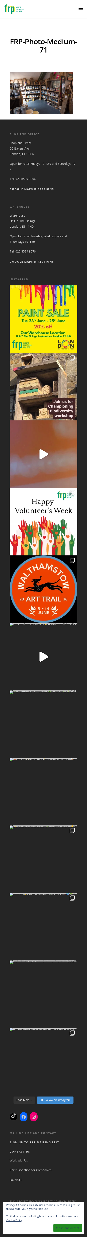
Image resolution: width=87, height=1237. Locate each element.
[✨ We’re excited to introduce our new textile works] (43, 859)
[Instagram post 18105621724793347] (43, 386)
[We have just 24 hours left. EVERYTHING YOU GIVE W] (43, 994)
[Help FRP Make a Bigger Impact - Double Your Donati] (43, 1061)
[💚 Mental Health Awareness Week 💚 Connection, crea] (43, 724)
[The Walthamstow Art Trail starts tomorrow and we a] (43, 454)
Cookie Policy (14, 1220)
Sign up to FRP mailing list (34, 1142)
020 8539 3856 (25, 179)
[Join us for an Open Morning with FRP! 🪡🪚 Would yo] (43, 791)
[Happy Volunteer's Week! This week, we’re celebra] (43, 521)
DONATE (16, 1180)
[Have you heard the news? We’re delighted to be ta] (43, 589)
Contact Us (20, 1151)
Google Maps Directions (32, 189)
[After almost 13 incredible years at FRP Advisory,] (43, 656)
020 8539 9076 (25, 251)
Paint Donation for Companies (31, 1170)
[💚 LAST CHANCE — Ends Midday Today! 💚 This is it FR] (43, 926)
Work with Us (19, 1160)
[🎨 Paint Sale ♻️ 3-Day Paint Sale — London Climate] (43, 319)
